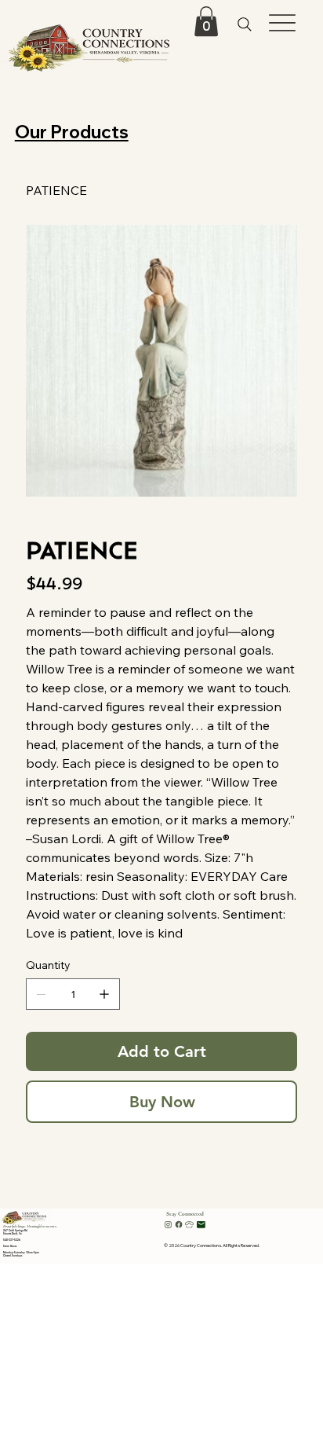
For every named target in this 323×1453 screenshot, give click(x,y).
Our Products (72, 131)
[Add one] (104, 994)
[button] (206, 21)
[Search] (245, 24)
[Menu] (282, 22)
